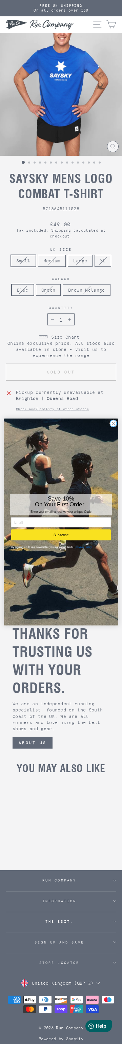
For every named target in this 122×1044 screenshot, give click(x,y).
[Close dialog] (113, 423)
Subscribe (61, 534)
